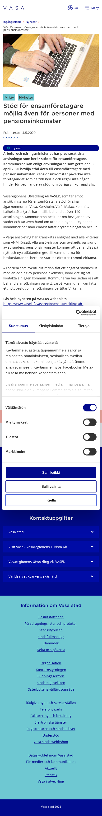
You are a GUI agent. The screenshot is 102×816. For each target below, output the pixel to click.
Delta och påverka (51, 649)
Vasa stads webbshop (51, 741)
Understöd (50, 735)
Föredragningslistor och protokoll (51, 623)
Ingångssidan (12, 21)
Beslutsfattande (51, 617)
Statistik (51, 775)
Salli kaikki (51, 472)
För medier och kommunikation (51, 761)
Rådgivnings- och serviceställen (51, 702)
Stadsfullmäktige (51, 636)
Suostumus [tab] (18, 326)
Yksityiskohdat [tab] (51, 326)
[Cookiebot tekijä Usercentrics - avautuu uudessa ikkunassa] (76, 313)
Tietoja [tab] (83, 326)
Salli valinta (51, 486)
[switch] (90, 422)
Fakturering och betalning (50, 715)
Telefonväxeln (51, 709)
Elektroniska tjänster (51, 722)
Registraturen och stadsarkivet (51, 728)
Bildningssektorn (50, 676)
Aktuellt (51, 768)
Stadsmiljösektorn (51, 682)
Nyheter (31, 21)
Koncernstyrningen (51, 669)
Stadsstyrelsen (51, 630)
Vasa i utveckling (51, 781)
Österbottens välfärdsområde (51, 689)
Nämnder (51, 643)
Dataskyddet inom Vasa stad (50, 755)
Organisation (51, 663)
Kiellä (51, 500)
